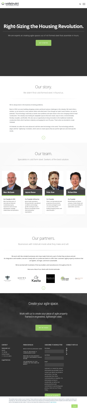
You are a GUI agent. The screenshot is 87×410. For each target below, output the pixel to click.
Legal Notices (53, 402)
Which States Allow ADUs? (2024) (32, 348)
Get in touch (43, 327)
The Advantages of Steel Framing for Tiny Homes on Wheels (31, 363)
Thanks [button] (74, 406)
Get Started (43, 43)
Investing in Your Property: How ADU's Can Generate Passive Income (32, 357)
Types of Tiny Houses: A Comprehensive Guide (30, 352)
